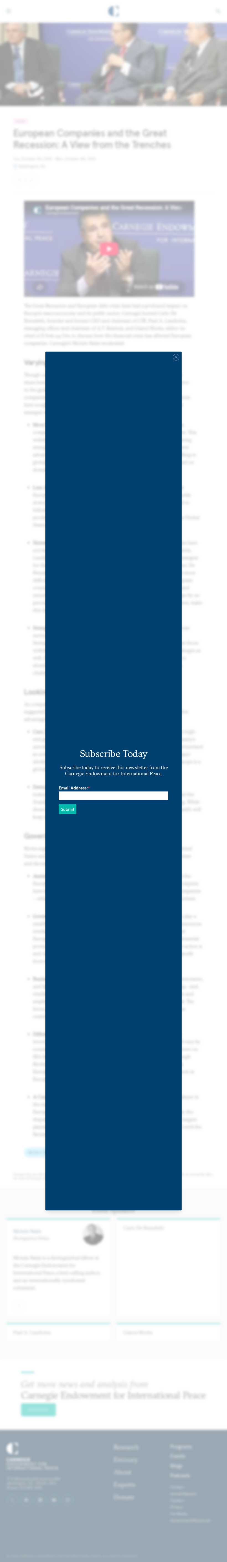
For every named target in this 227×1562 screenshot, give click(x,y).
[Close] (176, 357)
